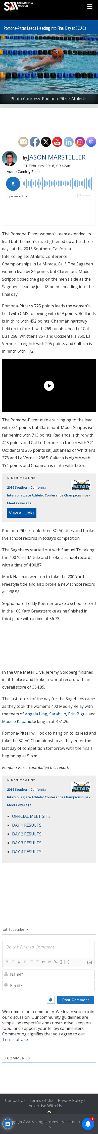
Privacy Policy (70, 1100)
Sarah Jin (57, 714)
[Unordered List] (37, 962)
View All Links (21, 513)
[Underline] (19, 962)
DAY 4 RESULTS (26, 851)
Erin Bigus (77, 714)
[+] (67, 962)
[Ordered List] (31, 962)
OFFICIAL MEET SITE (31, 816)
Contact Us (15, 1100)
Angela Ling (36, 714)
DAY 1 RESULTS (26, 825)
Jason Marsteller (57, 157)
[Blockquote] (43, 962)
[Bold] (7, 962)
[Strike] (25, 962)
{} (61, 962)
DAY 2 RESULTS (26, 834)
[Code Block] (49, 962)
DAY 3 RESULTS (26, 843)
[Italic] (13, 962)
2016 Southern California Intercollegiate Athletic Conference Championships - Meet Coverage (48, 495)
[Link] (55, 962)
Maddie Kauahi (16, 721)
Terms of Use (15, 1039)
